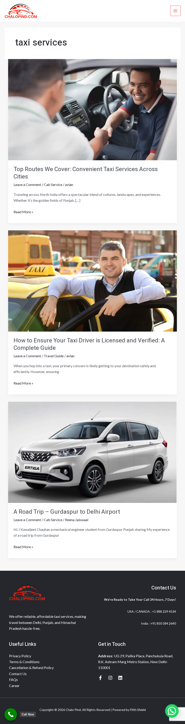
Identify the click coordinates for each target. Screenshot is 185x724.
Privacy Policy (20, 656)
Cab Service (53, 184)
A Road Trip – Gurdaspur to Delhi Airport (67, 512)
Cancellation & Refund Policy (31, 667)
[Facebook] (100, 678)
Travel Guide (54, 356)
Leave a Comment (27, 184)
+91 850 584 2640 (163, 623)
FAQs (13, 679)
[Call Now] (11, 714)
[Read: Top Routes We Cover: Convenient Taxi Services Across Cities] (92, 109)
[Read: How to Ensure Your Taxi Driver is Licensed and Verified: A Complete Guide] (92, 280)
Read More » (23, 211)
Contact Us (18, 673)
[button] (172, 711)
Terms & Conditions (24, 662)
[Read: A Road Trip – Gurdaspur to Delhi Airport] (92, 451)
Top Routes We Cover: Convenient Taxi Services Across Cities (86, 173)
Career (14, 685)
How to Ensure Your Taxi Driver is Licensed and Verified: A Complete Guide (89, 344)
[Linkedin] (120, 678)
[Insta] (110, 678)
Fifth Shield (138, 710)
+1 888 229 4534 (164, 611)
